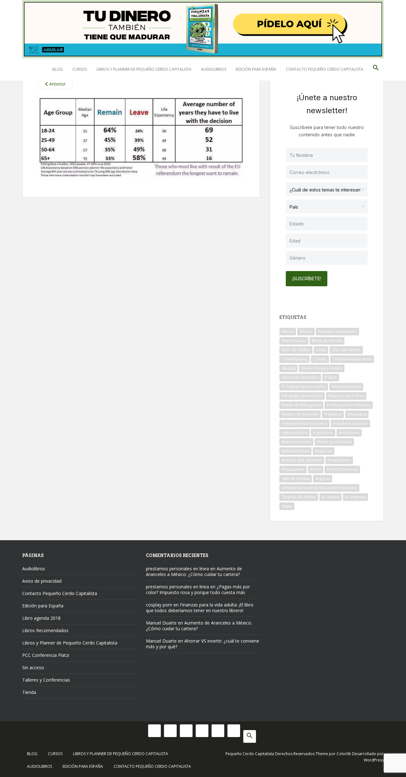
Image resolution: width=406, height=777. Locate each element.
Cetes (321, 350)
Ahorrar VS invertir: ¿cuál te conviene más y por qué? (202, 644)
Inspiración (323, 432)
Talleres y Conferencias (46, 680)
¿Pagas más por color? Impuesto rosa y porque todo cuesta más (198, 589)
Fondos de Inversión (300, 414)
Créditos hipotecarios (352, 359)
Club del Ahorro (346, 350)
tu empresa (355, 497)
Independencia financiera (304, 423)
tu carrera (330, 497)
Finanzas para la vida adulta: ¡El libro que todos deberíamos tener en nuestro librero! (199, 607)
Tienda (29, 692)
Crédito (320, 359)
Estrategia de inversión (302, 395)
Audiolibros (213, 69)
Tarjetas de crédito (299, 497)
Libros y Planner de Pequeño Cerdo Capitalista (144, 69)
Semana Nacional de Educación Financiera (319, 487)
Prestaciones (339, 460)
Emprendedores (346, 386)
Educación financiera (300, 377)
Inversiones (349, 432)
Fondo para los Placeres (348, 405)
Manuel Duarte (161, 623)
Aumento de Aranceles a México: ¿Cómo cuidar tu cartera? (194, 571)
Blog (57, 69)
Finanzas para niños (346, 395)
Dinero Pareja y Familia (321, 368)
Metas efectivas (295, 451)
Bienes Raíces (294, 340)
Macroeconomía (296, 441)
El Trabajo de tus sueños (304, 386)
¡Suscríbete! (306, 278)
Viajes (287, 506)
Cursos (79, 69)
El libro (330, 377)
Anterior (57, 84)
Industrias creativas (350, 423)
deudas (288, 368)
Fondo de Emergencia (301, 405)
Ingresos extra (294, 432)
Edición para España (256, 69)
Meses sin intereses (334, 441)
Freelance (333, 414)
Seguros (322, 478)
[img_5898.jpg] (141, 137)
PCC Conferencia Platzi (45, 655)
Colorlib (344, 753)
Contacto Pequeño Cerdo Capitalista (324, 69)
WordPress (374, 760)
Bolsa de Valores (327, 340)
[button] (376, 69)
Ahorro (305, 331)
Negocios (323, 451)
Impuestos (356, 414)
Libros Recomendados (45, 630)
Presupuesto (293, 469)
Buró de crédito (296, 350)
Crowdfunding (294, 359)
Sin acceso (33, 667)
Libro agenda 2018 (41, 618)
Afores (288, 331)
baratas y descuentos (337, 331)
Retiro (315, 469)
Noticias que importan (302, 460)
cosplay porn (159, 605)
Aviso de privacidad (42, 581)
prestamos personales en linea (177, 569)
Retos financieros (342, 469)
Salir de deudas (296, 478)
